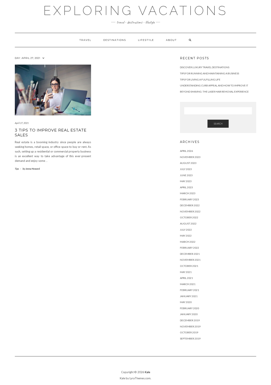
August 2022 (188, 223)
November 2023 (190, 157)
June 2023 (186, 175)
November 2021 (190, 259)
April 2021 (186, 278)
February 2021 (189, 290)
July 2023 (186, 169)
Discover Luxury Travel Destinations (204, 67)
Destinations (114, 40)
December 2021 (190, 253)
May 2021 (186, 272)
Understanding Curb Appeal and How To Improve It (214, 85)
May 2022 (186, 235)
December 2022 (190, 205)
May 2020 (186, 302)
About (171, 40)
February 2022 (189, 247)
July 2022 (186, 229)
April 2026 (186, 150)
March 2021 (187, 284)
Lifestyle (146, 40)
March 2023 (187, 193)
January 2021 (189, 296)
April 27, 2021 (22, 123)
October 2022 (189, 217)
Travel (85, 40)
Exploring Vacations (135, 10)
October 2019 (189, 332)
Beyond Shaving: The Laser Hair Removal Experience (214, 91)
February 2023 (189, 199)
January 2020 (189, 314)
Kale (147, 372)
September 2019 (190, 338)
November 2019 (190, 326)
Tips (17, 168)
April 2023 (186, 187)
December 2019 (190, 320)
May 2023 (186, 181)
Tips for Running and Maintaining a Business (209, 73)
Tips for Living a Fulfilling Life (200, 79)
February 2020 (189, 308)
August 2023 (188, 163)
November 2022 (190, 211)
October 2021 (189, 265)
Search (218, 123)
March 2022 (187, 241)
